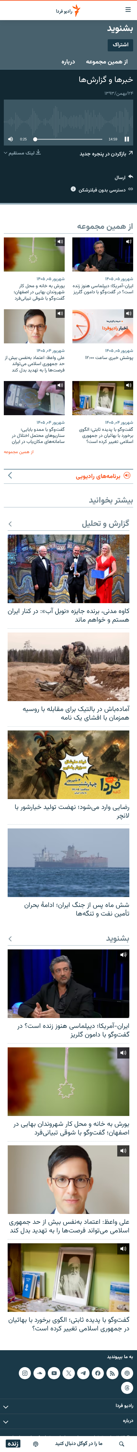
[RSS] (112, 1373)
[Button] (124, 179)
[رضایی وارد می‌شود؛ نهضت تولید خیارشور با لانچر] (68, 764)
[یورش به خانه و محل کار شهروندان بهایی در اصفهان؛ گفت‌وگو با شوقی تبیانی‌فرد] (34, 254)
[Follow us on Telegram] (83, 1373)
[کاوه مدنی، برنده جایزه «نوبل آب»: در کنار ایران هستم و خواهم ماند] (68, 569)
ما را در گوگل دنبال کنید (79, 1444)
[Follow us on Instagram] (25, 1373)
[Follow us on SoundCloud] (39, 1373)
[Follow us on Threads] (127, 1387)
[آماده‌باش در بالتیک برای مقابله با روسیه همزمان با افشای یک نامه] (68, 666)
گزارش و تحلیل (105, 524)
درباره (68, 62)
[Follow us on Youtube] (54, 1373)
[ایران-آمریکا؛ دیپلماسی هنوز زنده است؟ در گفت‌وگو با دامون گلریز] (102, 254)
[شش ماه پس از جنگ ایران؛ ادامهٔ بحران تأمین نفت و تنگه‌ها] (68, 862)
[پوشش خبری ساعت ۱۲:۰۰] (102, 326)
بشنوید (117, 939)
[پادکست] (35, 1444)
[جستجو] (121, 1444)
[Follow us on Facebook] (98, 1373)
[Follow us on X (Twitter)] (68, 1373)
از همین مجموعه (107, 62)
